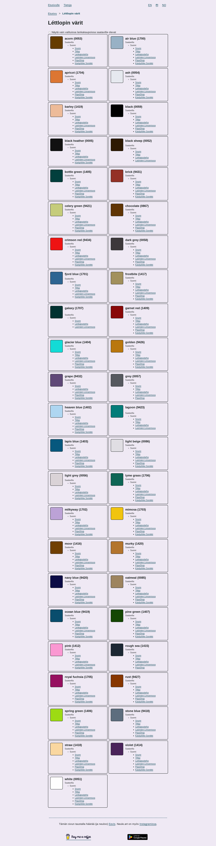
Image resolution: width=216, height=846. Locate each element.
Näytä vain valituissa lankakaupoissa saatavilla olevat (84, 32)
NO (164, 5)
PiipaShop (79, 60)
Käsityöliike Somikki (84, 63)
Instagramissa (148, 823)
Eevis (112, 823)
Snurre (78, 48)
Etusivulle (54, 5)
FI (157, 5)
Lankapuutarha (81, 54)
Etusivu (52, 13)
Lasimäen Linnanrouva (85, 57)
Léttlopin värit (71, 13)
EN (150, 5)
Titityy (77, 51)
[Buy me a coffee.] (78, 838)
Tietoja (68, 5)
